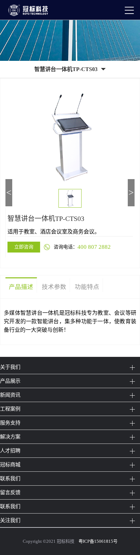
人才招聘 (10, 450)
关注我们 (10, 520)
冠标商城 (10, 464)
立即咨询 (23, 246)
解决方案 (10, 436)
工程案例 (10, 409)
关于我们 (10, 367)
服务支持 (10, 423)
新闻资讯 (10, 395)
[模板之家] (31, 9)
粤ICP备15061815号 (98, 541)
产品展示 (10, 381)
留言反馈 (10, 492)
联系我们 (10, 478)
